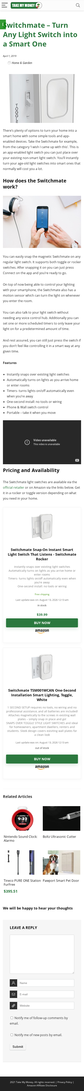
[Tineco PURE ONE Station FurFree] (22, 853)
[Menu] (4, 5)
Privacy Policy (64, 1082)
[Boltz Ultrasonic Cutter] (61, 809)
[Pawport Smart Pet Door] (61, 853)
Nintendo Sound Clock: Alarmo (20, 838)
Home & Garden (22, 63)
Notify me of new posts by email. (38, 1035)
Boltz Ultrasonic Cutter (59, 836)
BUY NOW (42, 623)
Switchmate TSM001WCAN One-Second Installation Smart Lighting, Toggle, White (42, 695)
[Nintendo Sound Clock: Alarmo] (22, 809)
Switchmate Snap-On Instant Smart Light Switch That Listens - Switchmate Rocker (42, 554)
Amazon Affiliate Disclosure (42, 1085)
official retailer (13, 487)
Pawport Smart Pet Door (61, 880)
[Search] (78, 5)
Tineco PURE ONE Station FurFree (22, 882)
